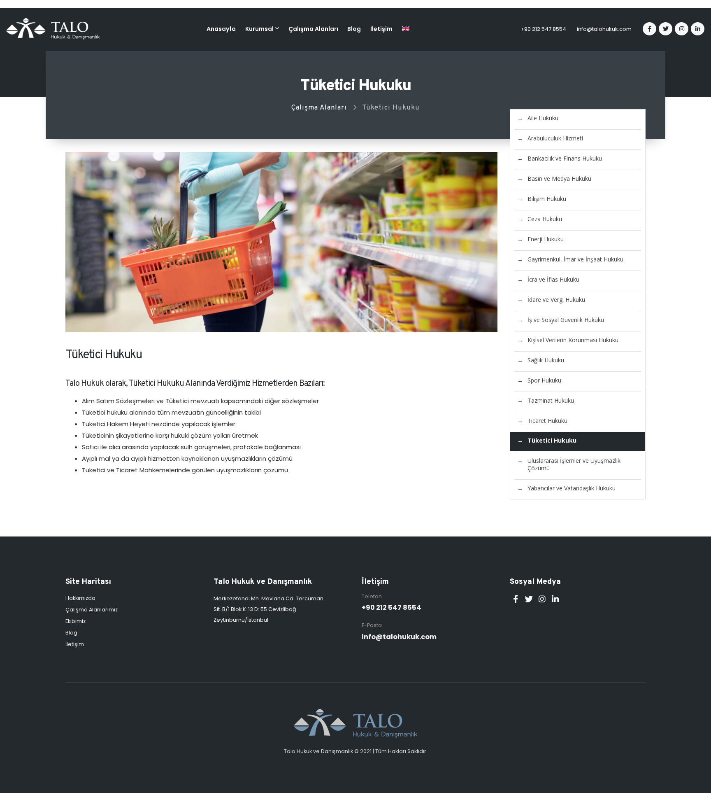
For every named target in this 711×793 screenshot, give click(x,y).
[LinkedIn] (697, 28)
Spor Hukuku (544, 380)
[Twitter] (665, 28)
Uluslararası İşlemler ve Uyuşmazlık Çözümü (573, 464)
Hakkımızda (80, 598)
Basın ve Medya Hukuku (559, 178)
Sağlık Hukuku (545, 360)
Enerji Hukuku (545, 239)
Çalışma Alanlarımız (91, 609)
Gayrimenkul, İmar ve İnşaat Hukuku (575, 259)
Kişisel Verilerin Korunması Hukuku (572, 340)
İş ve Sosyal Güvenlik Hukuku (565, 320)
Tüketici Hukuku (551, 440)
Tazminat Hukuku (550, 400)
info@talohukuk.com (604, 29)
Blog (354, 29)
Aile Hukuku (542, 118)
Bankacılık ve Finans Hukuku (564, 158)
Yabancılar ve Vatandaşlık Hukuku (571, 488)
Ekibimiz (75, 621)
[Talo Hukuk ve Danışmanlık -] (53, 29)
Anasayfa (221, 29)
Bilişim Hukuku (546, 199)
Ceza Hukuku (544, 219)
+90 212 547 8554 (543, 29)
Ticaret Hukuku (547, 420)
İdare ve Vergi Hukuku (556, 299)
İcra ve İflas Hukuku (553, 279)
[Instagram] (681, 28)
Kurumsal (259, 29)
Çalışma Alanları (313, 29)
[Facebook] (649, 28)
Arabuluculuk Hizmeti (555, 138)
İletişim (381, 29)
